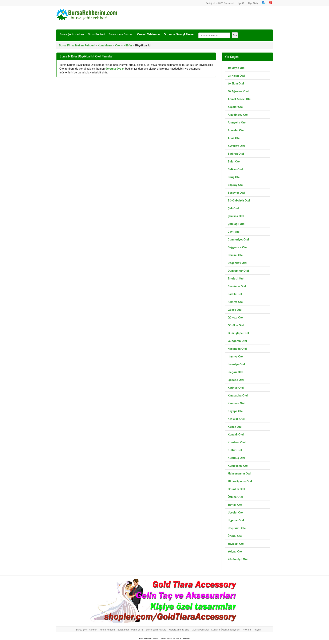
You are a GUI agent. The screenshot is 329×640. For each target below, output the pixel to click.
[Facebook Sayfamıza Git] (263, 2)
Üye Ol (240, 3)
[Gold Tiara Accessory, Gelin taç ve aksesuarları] (164, 600)
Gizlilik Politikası (200, 629)
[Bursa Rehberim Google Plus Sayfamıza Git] (270, 2)
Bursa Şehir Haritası (72, 34)
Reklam (247, 629)
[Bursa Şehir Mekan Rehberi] (87, 14)
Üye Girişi (253, 3)
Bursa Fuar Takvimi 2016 (130, 629)
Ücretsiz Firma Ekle (179, 629)
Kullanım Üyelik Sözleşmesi (225, 629)
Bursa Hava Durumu (121, 34)
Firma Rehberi (96, 34)
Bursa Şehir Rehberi (86, 629)
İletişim (257, 629)
